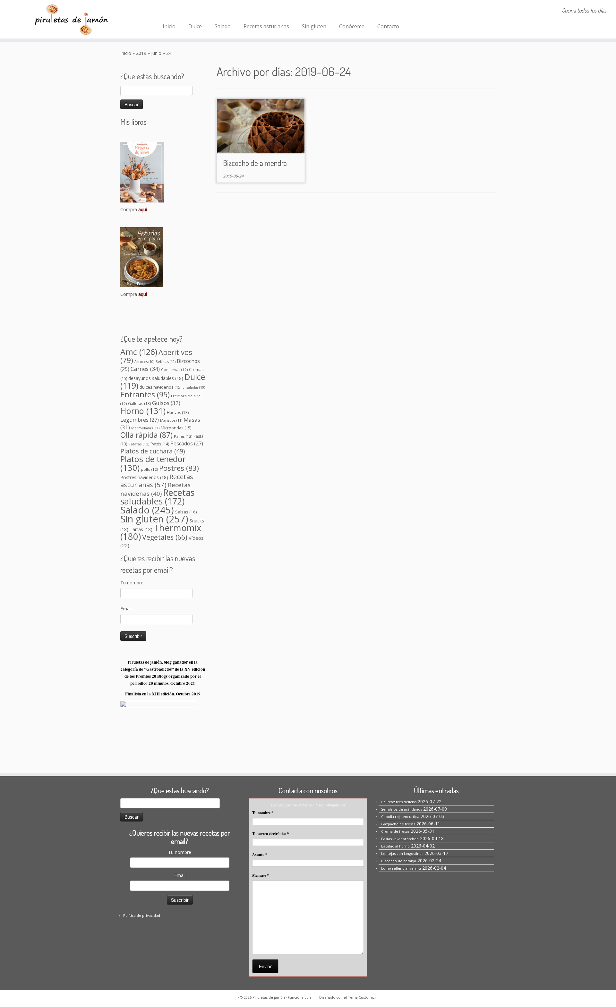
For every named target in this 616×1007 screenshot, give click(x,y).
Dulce (195, 26)
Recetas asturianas (266, 26)
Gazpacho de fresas (398, 824)
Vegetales (164, 537)
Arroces (144, 361)
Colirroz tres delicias (398, 801)
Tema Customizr (362, 997)
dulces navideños (160, 387)
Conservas (174, 369)
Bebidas (165, 361)
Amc (138, 351)
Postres (179, 468)
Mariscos (171, 420)
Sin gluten (314, 26)
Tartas (141, 529)
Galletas (139, 403)
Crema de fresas (395, 831)
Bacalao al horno (395, 846)
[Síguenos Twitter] (194, 11)
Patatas (138, 444)
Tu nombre (131, 583)
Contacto (388, 26)
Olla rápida (146, 435)
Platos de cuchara (152, 451)
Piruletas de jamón (268, 997)
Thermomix (160, 532)
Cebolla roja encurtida (400, 816)
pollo (149, 469)
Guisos (166, 403)
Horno (143, 410)
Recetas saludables (157, 496)
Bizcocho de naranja (398, 860)
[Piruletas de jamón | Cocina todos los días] (71, 19)
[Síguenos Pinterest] (186, 11)
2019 (141, 53)
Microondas (176, 428)
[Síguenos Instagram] (177, 11)
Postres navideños (144, 477)
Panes (183, 436)
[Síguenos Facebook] (168, 11)
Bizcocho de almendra (255, 163)
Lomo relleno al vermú (401, 868)
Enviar (265, 966)
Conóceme (351, 26)
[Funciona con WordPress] (314, 996)
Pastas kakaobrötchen (400, 838)
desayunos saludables (155, 378)
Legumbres (139, 419)
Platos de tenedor (153, 463)
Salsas (186, 512)
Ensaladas (194, 387)
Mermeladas (145, 428)
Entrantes (145, 394)
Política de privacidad (141, 915)
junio (156, 53)
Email (126, 609)
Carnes (145, 369)
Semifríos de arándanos (401, 809)
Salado (223, 26)
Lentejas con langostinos (402, 853)
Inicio (169, 26)
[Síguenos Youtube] (203, 11)
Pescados (186, 443)
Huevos (178, 412)
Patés (159, 444)
